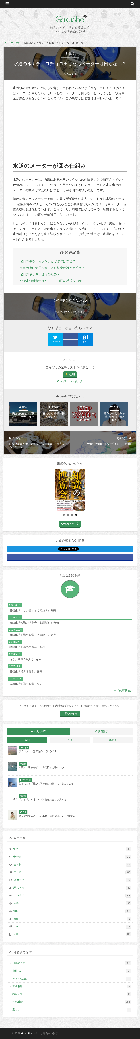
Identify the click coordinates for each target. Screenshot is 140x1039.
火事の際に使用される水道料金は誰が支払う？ (52, 268)
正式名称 (71, 986)
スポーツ (72, 880)
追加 (72, 374)
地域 (71, 911)
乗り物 (72, 872)
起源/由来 (71, 1001)
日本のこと (71, 963)
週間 (27, 740)
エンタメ (72, 895)
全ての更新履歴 (123, 690)
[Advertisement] (70, 131)
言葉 (71, 903)
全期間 (112, 740)
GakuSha (70, 19)
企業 (71, 934)
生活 (71, 53)
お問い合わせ (70, 713)
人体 (72, 926)
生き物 (72, 864)
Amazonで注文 (70, 523)
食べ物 (71, 857)
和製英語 (71, 994)
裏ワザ (71, 1009)
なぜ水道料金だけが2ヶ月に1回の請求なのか (51, 281)
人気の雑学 (40, 731)
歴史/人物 (71, 888)
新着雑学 (103, 731)
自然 (71, 918)
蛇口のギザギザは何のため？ (40, 274)
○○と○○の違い (71, 978)
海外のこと (71, 971)
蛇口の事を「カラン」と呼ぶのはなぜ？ (47, 261)
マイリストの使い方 (71, 381)
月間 (70, 740)
